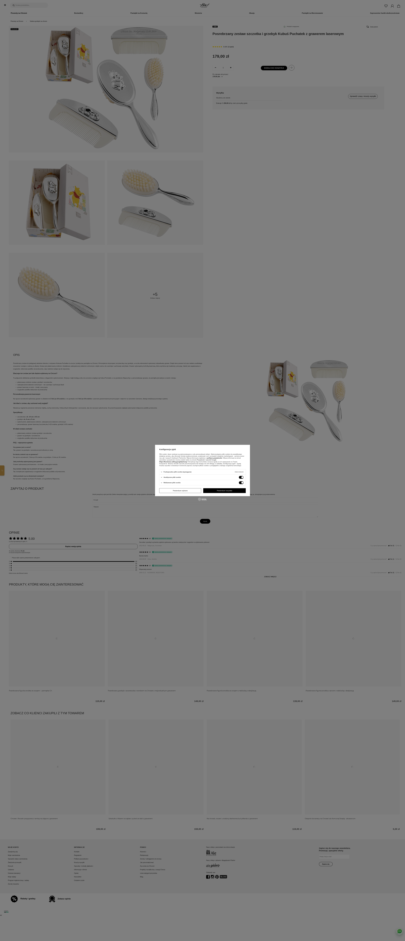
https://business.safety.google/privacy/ (173, 462)
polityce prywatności (214, 458)
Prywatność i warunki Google (207, 460)
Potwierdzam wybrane (180, 490)
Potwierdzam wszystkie (224, 490)
